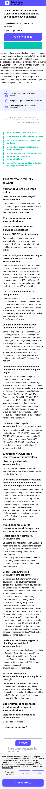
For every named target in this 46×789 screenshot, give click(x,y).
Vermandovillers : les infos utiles (22, 132)
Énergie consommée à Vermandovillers (25, 136)
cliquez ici (16, 751)
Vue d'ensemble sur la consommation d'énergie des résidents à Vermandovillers (24, 156)
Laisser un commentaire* (15, 727)
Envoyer (23, 743)
